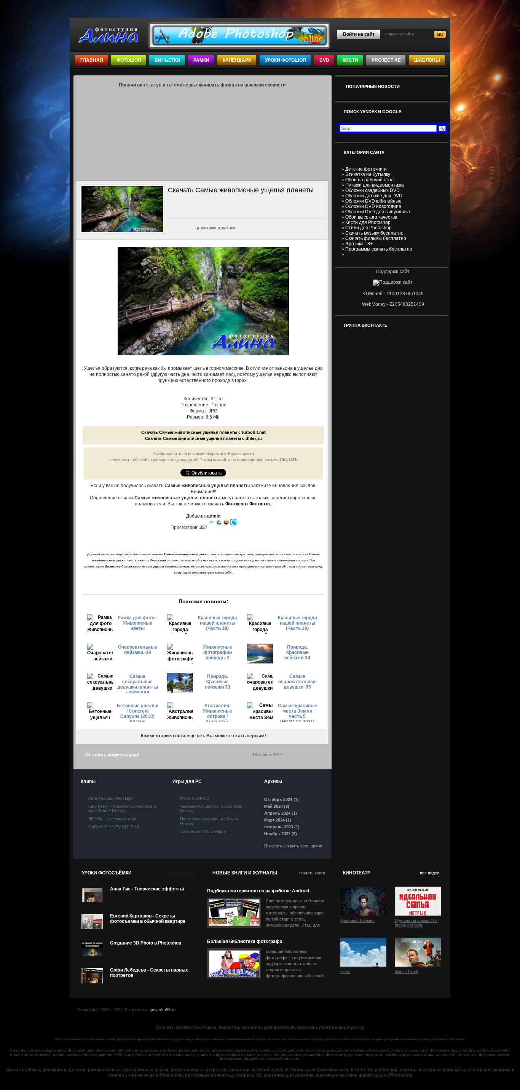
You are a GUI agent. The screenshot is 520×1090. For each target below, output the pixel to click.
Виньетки (167, 60)
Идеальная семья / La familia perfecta (416, 922)
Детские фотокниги (366, 169)
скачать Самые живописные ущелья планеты (186, 554)
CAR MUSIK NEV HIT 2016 (113, 827)
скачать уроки (181, 873)
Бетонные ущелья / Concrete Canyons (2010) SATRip (137, 712)
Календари (237, 60)
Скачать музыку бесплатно (374, 233)
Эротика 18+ (359, 243)
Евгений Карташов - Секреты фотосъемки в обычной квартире (147, 918)
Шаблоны (427, 60)
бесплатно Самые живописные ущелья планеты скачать (147, 566)
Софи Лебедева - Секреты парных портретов (149, 972)
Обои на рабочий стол (369, 179)
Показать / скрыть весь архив (293, 846)
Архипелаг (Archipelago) (203, 831)
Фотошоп (128, 60)
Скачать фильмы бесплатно (375, 238)
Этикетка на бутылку (367, 174)
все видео (429, 873)
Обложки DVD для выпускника (377, 211)
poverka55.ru (163, 1009)
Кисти (350, 60)
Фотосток (260, 504)
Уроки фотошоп (285, 60)
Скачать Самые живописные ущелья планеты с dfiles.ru (203, 438)
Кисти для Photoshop (368, 222)
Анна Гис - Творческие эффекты (147, 889)
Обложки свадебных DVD (372, 190)
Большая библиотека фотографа (244, 941)
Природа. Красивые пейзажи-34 (297, 652)
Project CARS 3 (194, 798)
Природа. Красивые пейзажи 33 (217, 682)
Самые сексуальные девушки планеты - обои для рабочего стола (137, 683)
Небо (345, 971)
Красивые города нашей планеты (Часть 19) (297, 623)
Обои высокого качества (371, 217)
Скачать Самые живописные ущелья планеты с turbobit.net (203, 432)
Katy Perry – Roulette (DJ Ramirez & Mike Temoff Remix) (122, 808)
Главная (91, 60)
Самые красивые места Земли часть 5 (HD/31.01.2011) (297, 712)
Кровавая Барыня (357, 920)
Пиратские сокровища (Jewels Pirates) (209, 821)
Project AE (386, 60)
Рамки (201, 60)
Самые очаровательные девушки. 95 (297, 682)
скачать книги (311, 873)
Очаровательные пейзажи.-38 (137, 649)
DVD (324, 60)
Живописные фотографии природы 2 (217, 652)
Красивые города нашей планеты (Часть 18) (217, 623)
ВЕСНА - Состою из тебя (112, 819)
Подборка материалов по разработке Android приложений (258, 891)
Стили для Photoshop (368, 227)
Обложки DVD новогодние (373, 206)
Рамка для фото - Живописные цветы (137, 623)
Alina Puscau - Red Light (111, 798)
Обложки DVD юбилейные (373, 201)
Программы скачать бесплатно (378, 249)
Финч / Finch (406, 971)
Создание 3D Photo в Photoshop (145, 943)
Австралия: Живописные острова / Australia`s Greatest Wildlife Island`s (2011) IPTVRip (217, 712)
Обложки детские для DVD (373, 195)
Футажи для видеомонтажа (374, 185)
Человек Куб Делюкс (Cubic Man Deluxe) (211, 808)
